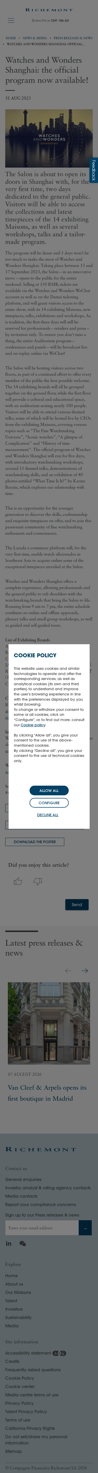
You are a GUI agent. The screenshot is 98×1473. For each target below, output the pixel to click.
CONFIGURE (49, 803)
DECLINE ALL (47, 815)
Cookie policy (33, 725)
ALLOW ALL (49, 790)
